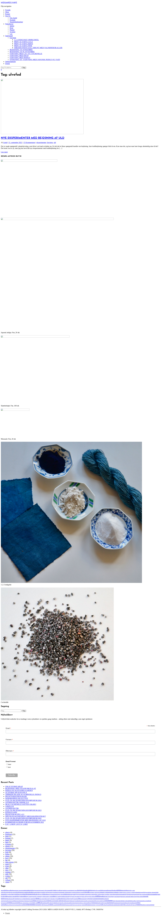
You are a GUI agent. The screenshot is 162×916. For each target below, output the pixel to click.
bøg (45, 892)
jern (6, 898)
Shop (7, 12)
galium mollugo (97, 894)
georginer (133, 894)
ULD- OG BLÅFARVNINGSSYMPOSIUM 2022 (23, 818)
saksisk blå (52, 902)
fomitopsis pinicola (59, 894)
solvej (128, 902)
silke (6, 868)
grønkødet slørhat (11, 896)
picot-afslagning (101, 900)
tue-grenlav (82, 904)
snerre (116, 902)
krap (37, 898)
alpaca (7, 832)
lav (68, 898)
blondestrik (114, 890)
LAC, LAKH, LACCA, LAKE (16, 824)
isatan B (129, 896)
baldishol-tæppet (66, 890)
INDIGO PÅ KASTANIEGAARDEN (19, 790)
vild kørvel (133, 904)
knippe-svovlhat (21, 898)
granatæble (154, 894)
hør (6, 860)
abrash (2, 890)
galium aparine (91, 894)
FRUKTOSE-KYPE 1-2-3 (14, 814)
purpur (130, 900)
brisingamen (13, 892)
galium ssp (103, 894)
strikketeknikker (31, 905)
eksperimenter (41, 142)
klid (17, 898)
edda (136, 892)
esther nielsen (152, 892)
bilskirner (91, 890)
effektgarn (145, 892)
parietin (81, 900)
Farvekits (13, 38)
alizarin (11, 890)
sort (134, 902)
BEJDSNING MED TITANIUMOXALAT (20, 788)
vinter (7, 882)
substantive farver (40, 904)
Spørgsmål (9, 36)
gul (16, 896)
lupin (81, 898)
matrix (102, 898)
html (9, 764)
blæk (7, 836)
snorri (122, 902)
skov (7, 870)
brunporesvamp (23, 892)
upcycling (96, 904)
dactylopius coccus (125, 892)
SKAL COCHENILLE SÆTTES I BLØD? (20, 804)
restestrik (14, 902)
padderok (78, 900)
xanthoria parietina (146, 904)
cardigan (47, 892)
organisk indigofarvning (60, 901)
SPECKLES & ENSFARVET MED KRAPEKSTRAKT (25, 816)
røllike (41, 902)
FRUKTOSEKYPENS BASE (16, 796)
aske (48, 890)
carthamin (56, 892)
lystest (89, 898)
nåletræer (41, 900)
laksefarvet (61, 898)
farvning (50, 142)
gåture (7, 856)
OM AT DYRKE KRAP (14, 786)
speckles (9, 904)
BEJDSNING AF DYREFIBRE (21, 50)
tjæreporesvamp (76, 904)
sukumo (46, 904)
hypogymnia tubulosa (91, 896)
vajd (101, 905)
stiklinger (20, 904)
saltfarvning (57, 902)
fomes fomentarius (51, 894)
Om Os (7, 16)
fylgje (76, 894)
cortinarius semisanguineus (106, 892)
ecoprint (8, 844)
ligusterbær (75, 898)
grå (157, 894)
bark (71, 890)
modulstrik (20, 900)
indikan (102, 896)
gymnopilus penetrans (36, 896)
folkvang (45, 894)
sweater (54, 904)
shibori (89, 902)
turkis (86, 904)
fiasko (36, 894)
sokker (125, 902)
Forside (7, 10)
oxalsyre (74, 900)
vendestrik (127, 904)
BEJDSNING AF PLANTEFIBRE (22, 52)
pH (94, 900)
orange (49, 901)
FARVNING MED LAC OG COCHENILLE (26, 54)
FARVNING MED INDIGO (20, 58)
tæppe (89, 905)
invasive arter (125, 896)
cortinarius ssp (117, 892)
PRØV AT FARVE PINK (23, 46)
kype (50, 898)
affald (5, 890)
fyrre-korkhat (81, 894)
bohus (126, 890)
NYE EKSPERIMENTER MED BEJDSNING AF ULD (32, 138)
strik (6, 874)
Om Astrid (13, 18)
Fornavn (9, 739)
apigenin (35, 890)
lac (52, 898)
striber (24, 905)
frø (74, 894)
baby (62, 890)
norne (37, 901)
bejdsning (83, 890)
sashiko (70, 902)
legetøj (70, 898)
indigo (98, 896)
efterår (7, 846)
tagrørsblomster (60, 905)
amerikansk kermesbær (18, 890)
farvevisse (20, 894)
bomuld (8, 838)
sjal (92, 903)
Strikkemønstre (10, 62)
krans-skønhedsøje (32, 898)
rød (38, 903)
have (7, 858)
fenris (24, 894)
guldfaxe (25, 896)
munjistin (29, 900)
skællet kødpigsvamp (102, 902)
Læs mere (4, 152)
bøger (7, 840)
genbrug (129, 894)
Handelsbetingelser (16, 22)
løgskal (93, 898)
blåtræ (121, 890)
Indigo (12, 26)
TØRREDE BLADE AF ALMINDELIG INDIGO (23, 794)
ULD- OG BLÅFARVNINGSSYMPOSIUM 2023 (23, 810)
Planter (12, 30)
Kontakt (12, 20)
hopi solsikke (50, 896)
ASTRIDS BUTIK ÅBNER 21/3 (17, 802)
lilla (79, 898)
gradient (148, 894)
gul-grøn (20, 896)
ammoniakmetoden (28, 890)
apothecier (39, 890)
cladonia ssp (79, 892)
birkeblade (105, 890)
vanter (121, 904)
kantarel (11, 898)
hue (54, 896)
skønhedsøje (111, 903)
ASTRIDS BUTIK (12, 808)
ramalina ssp (144, 900)
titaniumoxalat (68, 904)
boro (6, 892)
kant (8, 898)
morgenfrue (24, 900)
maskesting (98, 898)
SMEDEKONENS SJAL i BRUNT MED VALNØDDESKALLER (38, 48)
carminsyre (51, 892)
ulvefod (92, 904)
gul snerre (29, 896)
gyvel (42, 896)
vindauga (139, 905)
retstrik (18, 903)
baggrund (8, 834)
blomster (109, 890)
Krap (11, 28)
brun (17, 892)
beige (79, 890)
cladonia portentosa (72, 892)
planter (110, 901)
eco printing (132, 892)
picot (96, 900)
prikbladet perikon (124, 900)
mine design (9, 862)
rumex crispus (29, 902)
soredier (132, 902)
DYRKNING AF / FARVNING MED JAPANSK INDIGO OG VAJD (35, 60)
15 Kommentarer (29, 142)
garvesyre (125, 894)
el (148, 892)
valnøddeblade (110, 904)
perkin (92, 900)
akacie (8, 890)
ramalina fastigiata (136, 900)
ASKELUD (9, 806)
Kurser (7, 14)
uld (55, 142)
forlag (7, 854)
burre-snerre (41, 892)
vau (124, 905)
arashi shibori (44, 890)
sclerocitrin (74, 902)
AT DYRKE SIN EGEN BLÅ (16, 792)
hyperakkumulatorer (64, 896)
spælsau (16, 904)
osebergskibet (69, 900)
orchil (52, 900)
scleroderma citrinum (82, 902)
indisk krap (107, 896)
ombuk (45, 900)
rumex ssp (34, 902)
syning (7, 876)
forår (7, 852)
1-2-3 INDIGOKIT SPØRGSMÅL (26, 40)
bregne (8, 892)
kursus (47, 898)
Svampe (12, 32)
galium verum (109, 894)
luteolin (84, 898)
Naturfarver (9, 24)
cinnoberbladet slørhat (63, 892)
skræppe (95, 902)
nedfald (33, 900)
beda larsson (74, 890)
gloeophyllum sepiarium (141, 894)
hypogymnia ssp (82, 896)
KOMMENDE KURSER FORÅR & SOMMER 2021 (24, 822)
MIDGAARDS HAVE (9, 3)
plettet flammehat (116, 900)
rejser (7, 866)
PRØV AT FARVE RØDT (23, 44)
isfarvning (134, 896)
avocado (58, 890)
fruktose (66, 894)
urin (99, 904)
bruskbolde (30, 892)
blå (118, 890)
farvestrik (14, 894)
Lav (11, 34)
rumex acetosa (23, 902)
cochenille (86, 892)
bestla (87, 890)
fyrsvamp (86, 894)
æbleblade (152, 904)
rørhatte (44, 902)
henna (45, 896)
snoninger (119, 902)
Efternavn (10, 751)
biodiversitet (97, 890)
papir (7, 864)
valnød (105, 904)
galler (114, 894)
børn (6, 842)
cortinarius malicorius (94, 892)
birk (102, 890)
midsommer (9, 900)
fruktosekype (71, 894)
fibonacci (40, 894)
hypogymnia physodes (74, 896)
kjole (15, 898)
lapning (66, 898)
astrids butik (52, 890)
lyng (87, 898)
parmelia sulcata (87, 900)
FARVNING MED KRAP (19, 56)
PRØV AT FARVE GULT (23, 42)
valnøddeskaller (116, 904)
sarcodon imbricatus (64, 902)
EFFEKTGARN (11, 812)
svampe (50, 905)
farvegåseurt (9, 894)
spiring (13, 904)
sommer (8, 872)
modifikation (15, 900)
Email (8, 728)
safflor (48, 902)
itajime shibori (140, 896)
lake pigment (56, 898)
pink (106, 901)
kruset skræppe (42, 898)
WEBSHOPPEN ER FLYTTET (16, 798)
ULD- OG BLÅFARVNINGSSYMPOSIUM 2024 (23, 800)
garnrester (121, 894)
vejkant (7, 880)
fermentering (30, 894)
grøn (6, 896)
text (9, 767)
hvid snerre (57, 896)
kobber (26, 898)
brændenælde (35, 892)
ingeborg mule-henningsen (116, 896)
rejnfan (9, 903)
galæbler (117, 894)
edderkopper (140, 892)
